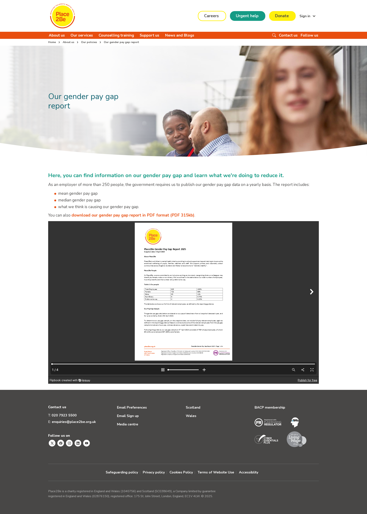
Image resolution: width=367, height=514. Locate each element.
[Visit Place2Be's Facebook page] (60, 443)
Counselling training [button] (116, 35)
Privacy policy (154, 472)
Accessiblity (248, 472)
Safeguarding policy (122, 472)
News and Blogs (179, 35)
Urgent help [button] (247, 16)
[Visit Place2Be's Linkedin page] (78, 443)
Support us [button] (149, 35)
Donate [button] (282, 16)
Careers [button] (211, 16)
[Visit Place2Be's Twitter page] (52, 443)
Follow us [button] (309, 35)
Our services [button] (82, 35)
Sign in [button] (305, 16)
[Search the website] (274, 35)
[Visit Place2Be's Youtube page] (86, 443)
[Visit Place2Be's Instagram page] (69, 443)
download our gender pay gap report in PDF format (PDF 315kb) (132, 215)
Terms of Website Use (216, 472)
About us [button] (57, 35)
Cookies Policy (181, 472)
